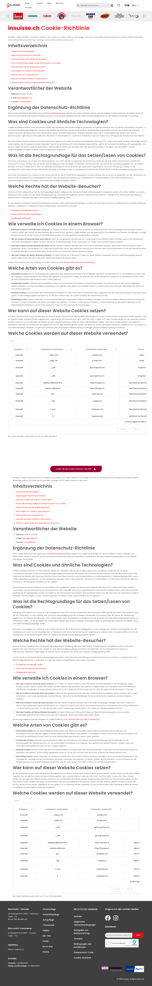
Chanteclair (48, 925)
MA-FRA (47, 935)
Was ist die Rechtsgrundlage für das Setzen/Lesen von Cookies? (36, 63)
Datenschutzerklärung (52, 113)
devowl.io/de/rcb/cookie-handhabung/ (79, 262)
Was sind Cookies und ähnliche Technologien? (29, 59)
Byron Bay (48, 946)
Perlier (46, 941)
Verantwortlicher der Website (22, 51)
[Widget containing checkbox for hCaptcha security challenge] (122, 943)
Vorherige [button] (123, 429)
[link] (18, 16)
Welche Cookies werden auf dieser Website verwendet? (33, 82)
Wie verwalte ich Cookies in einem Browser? (28, 71)
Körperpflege (49, 909)
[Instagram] (115, 918)
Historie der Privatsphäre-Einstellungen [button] (26, 214)
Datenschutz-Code (83, 952)
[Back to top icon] (141, 981)
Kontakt (78, 916)
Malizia (46, 930)
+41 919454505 (22, 963)
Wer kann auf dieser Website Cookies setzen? (29, 78)
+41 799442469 (33, 966)
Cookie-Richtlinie (82, 957)
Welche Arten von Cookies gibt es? (24, 75)
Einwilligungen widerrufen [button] (21, 218)
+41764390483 (24, 102)
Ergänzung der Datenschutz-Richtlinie (26, 55)
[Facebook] (108, 918)
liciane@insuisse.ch (24, 98)
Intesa (46, 951)
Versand (78, 938)
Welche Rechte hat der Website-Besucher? (28, 67)
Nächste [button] (137, 429)
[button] (143, 16)
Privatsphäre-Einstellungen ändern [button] (24, 210)
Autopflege (48, 919)
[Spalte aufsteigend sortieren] (27, 349)
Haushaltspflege (51, 914)
